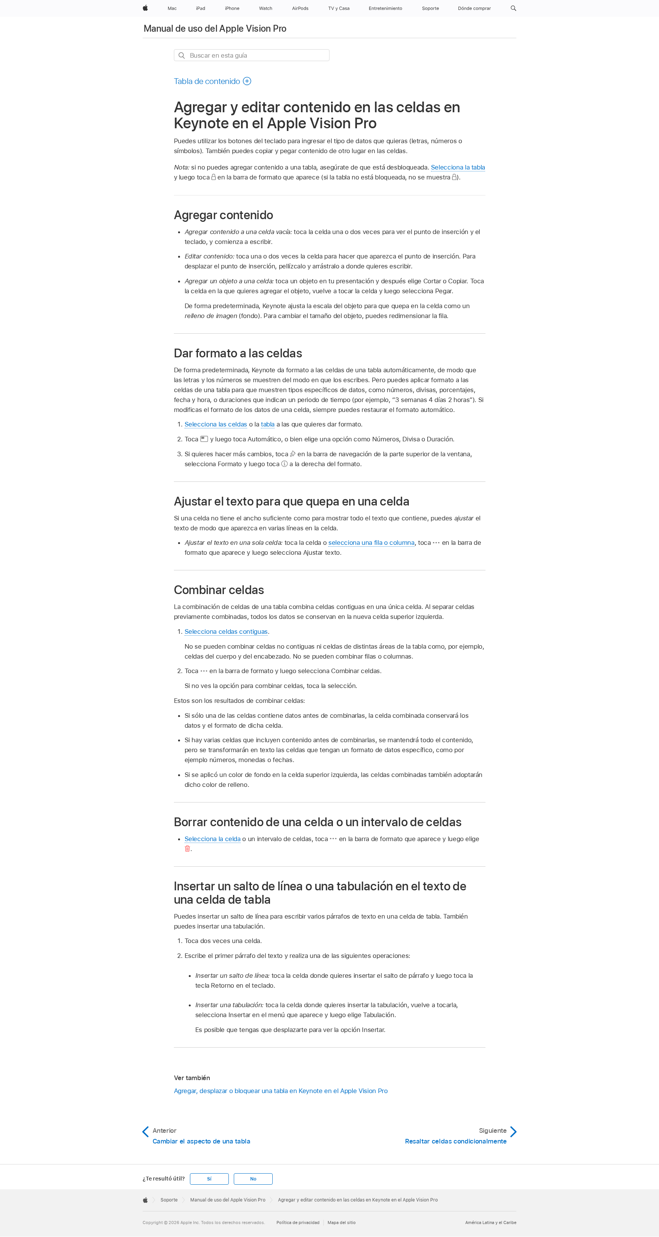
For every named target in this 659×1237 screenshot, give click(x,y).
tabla (268, 424)
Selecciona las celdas (216, 424)
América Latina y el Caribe (490, 1222)
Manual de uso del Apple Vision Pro (215, 28)
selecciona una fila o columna (371, 542)
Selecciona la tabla (458, 167)
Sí (209, 1179)
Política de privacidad (298, 1222)
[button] (513, 8)
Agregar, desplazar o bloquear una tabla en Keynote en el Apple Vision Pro (281, 1091)
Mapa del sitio (342, 1222)
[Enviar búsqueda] (182, 56)
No (253, 1179)
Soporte (169, 1200)
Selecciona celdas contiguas (226, 631)
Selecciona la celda (213, 839)
